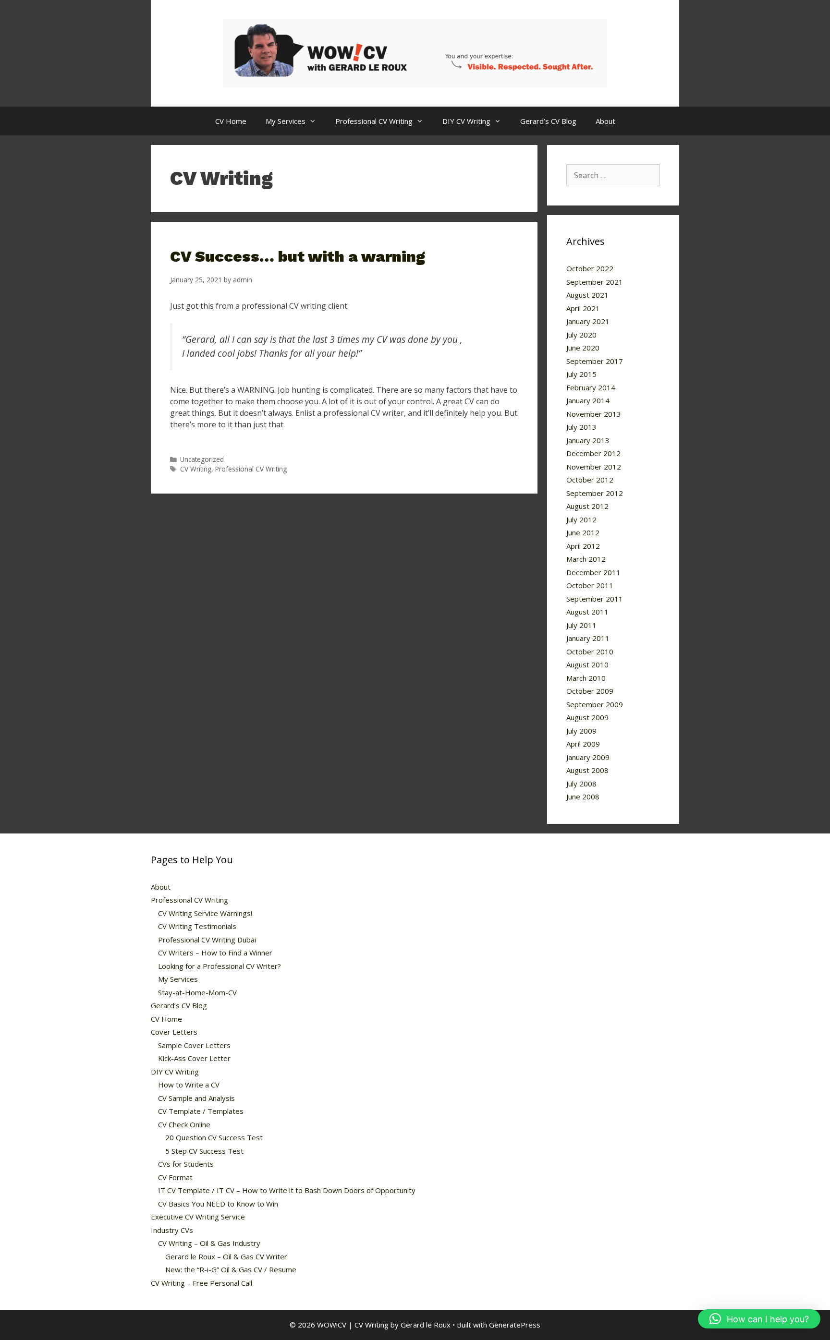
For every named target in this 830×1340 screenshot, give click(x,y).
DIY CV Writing (466, 121)
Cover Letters (174, 1032)
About (605, 121)
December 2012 (593, 453)
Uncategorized (202, 459)
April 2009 (583, 743)
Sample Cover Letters (194, 1045)
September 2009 (594, 704)
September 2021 (594, 282)
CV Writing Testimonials (197, 926)
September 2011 (594, 599)
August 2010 (587, 664)
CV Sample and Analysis (196, 1098)
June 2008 (582, 796)
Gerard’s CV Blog (548, 121)
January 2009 (588, 757)
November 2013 (593, 414)
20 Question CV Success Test (214, 1137)
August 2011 (587, 611)
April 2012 (583, 546)
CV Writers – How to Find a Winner (215, 952)
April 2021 (583, 308)
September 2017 (594, 361)
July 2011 (581, 625)
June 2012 (582, 532)
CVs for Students (186, 1164)
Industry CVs (172, 1230)
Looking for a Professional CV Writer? (219, 966)
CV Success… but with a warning (297, 256)
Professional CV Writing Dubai (207, 939)
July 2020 (581, 334)
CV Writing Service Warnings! (205, 913)
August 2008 (587, 770)
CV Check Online (184, 1124)
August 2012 (587, 506)
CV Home (230, 121)
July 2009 (581, 731)
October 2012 (589, 479)
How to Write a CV (189, 1084)
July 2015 (581, 374)
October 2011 (589, 585)
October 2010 (589, 651)
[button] (759, 1318)
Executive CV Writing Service (198, 1216)
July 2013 (581, 427)
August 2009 (587, 717)
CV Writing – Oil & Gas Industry (209, 1243)
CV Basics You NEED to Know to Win (218, 1203)
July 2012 (581, 519)
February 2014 (590, 387)
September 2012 (594, 493)
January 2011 (588, 638)
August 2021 (587, 295)
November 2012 (593, 466)
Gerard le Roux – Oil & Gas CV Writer (226, 1256)
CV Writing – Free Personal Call (201, 1283)
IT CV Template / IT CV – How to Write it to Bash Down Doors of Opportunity (286, 1190)
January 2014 (588, 400)
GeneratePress (514, 1324)
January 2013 (588, 440)
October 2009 (589, 691)
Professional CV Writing (374, 121)
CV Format (175, 1177)
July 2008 (581, 783)
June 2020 (582, 347)
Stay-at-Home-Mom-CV (197, 992)
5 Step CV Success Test (204, 1151)
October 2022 (589, 268)
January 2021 (588, 321)
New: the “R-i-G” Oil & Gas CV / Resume (230, 1269)
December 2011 (593, 572)
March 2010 (586, 678)
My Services (285, 121)
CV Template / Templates (201, 1111)
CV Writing (195, 468)
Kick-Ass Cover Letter (194, 1058)
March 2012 (586, 559)
